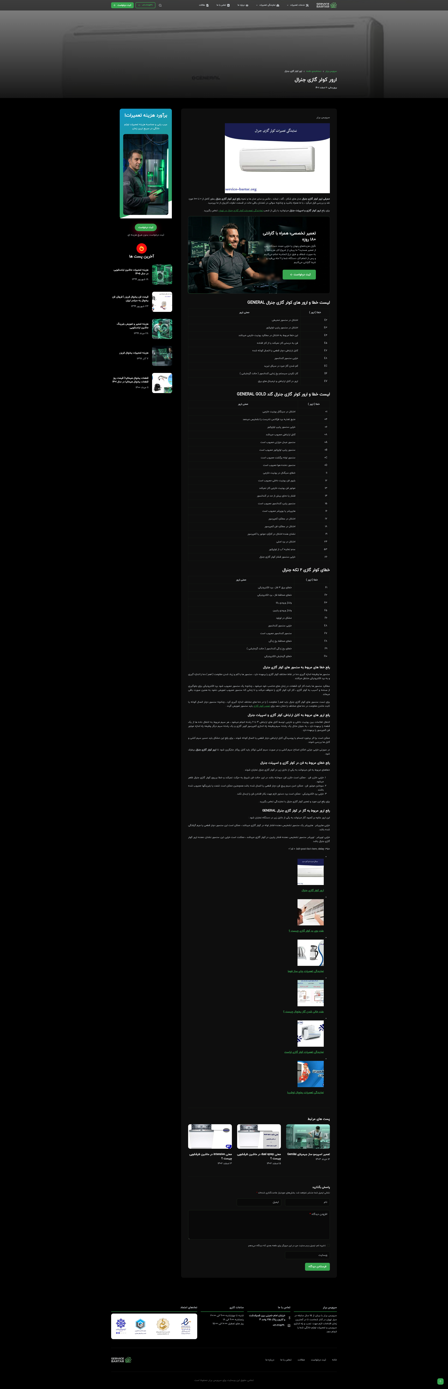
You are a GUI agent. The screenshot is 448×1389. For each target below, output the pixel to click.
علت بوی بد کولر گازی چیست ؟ (306, 931)
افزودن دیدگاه (318, 1214)
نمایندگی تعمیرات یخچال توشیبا (305, 1092)
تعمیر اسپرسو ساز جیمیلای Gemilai (308, 1154)
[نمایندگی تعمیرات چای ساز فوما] (311, 952)
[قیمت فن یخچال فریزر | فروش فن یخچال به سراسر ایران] (162, 302)
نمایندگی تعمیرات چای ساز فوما (306, 971)
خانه (334, 1360)
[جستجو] (160, 5)
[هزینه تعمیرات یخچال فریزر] (162, 356)
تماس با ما (221, 5)
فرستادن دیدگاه (317, 1266)
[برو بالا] (440, 1381)
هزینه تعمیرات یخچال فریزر (133, 353)
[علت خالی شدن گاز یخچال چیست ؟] (311, 993)
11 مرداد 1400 (142, 387)
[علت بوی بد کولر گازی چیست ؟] (311, 912)
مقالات (202, 5)
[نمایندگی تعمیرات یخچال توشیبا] (311, 1074)
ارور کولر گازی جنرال (313, 890)
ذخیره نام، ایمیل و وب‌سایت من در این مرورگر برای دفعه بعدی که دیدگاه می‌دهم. (287, 1245)
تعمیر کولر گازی (261, 706)
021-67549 (147, 5)
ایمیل (276, 1202)
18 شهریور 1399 (140, 279)
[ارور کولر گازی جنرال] (311, 871)
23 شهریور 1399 (139, 306)
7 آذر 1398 (142, 358)
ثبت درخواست (124, 5)
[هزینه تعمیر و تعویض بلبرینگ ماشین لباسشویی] (162, 329)
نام (325, 1202)
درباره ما (241, 5)
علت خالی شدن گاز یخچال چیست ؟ (303, 1012)
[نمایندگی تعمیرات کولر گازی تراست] (311, 1033)
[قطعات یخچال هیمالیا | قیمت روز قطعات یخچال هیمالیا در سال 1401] (162, 383)
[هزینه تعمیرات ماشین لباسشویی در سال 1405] (162, 275)
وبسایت (322, 1255)
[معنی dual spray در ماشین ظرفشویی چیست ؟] (259, 1136)
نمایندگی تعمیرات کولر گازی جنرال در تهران (241, 210)
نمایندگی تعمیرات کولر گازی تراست (304, 1052)
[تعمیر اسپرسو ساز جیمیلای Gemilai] (308, 1136)
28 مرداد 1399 (141, 333)
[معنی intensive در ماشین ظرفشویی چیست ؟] (210, 1136)
